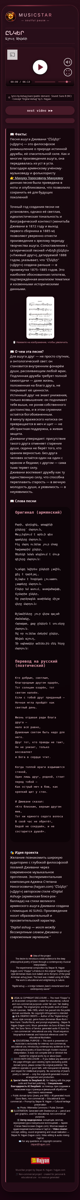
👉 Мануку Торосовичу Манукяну (36, 178)
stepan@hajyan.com (40, 1144)
